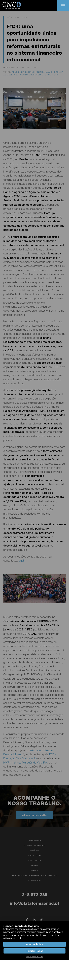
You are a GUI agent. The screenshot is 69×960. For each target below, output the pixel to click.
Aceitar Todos (34, 944)
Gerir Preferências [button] (34, 956)
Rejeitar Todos (34, 951)
